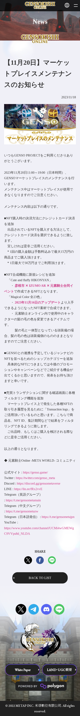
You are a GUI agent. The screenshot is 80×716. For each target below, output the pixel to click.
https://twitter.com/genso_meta (35, 478)
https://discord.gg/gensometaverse (38, 483)
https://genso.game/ (35, 472)
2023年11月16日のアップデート (38, 302)
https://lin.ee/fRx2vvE (28, 489)
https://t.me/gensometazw (22, 511)
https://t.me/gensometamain (23, 500)
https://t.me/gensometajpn (58, 517)
